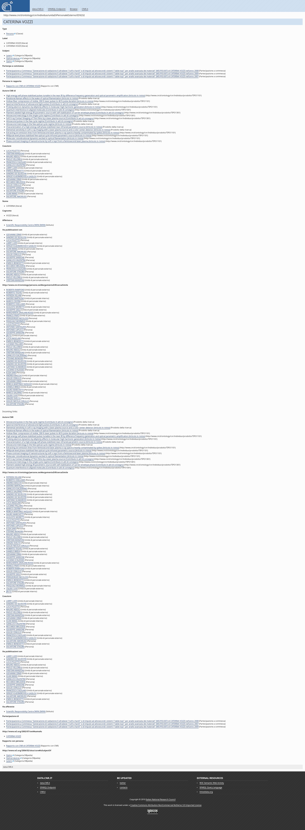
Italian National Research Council (160, 799)
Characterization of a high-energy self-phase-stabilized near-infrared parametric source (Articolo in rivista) (54, 127)
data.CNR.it (37, 9)
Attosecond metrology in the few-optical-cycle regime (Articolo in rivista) (38, 124)
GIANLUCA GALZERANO (16, 355)
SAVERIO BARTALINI (15, 298)
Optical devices (13, 58)
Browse (73, 9)
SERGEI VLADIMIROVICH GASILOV (21, 176)
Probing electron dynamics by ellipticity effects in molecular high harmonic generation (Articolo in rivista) (53, 107)
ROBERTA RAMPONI (15, 289)
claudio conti (12, 395)
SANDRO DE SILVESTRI (16, 173)
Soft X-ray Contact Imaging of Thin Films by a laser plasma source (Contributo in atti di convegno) (50, 118)
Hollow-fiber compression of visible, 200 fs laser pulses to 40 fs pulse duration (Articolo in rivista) (49, 101)
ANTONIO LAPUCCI (14, 329)
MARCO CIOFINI (13, 301)
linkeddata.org (206, 791)
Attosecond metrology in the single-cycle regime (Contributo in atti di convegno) (42, 115)
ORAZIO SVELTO (13, 398)
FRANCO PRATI (12, 315)
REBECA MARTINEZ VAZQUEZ (19, 384)
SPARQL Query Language (211, 787)
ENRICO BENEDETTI (15, 170)
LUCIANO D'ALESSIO (15, 369)
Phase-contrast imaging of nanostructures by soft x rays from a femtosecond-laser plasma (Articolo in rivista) (55, 141)
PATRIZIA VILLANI (13, 295)
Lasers (9, 55)
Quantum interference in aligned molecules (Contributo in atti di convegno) (40, 109)
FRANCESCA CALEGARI (16, 162)
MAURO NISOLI (13, 156)
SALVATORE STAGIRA (15, 190)
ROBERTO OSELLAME (15, 304)
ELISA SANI (11, 372)
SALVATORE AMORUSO (16, 196)
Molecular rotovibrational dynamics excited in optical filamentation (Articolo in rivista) (44, 138)
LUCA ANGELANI (13, 338)
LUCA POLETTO (13, 150)
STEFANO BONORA (14, 358)
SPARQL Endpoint (57, 9)
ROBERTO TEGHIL (14, 292)
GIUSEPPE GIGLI (13, 309)
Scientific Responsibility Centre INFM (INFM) (26, 225)
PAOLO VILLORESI (14, 159)
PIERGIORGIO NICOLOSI (17, 318)
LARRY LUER (11, 168)
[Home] (15, 6)
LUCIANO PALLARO (14, 344)
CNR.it (85, 9)
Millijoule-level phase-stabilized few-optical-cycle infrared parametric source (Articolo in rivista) (48, 135)
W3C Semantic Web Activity (212, 783)
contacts (123, 787)
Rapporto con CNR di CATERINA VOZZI (23, 86)
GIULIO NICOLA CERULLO (17, 401)
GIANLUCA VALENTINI (15, 165)
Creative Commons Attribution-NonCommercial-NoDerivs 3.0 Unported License (165, 805)
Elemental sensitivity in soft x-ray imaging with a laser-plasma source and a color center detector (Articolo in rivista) (58, 129)
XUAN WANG (12, 193)
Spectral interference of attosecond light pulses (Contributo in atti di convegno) (42, 104)
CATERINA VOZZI (13, 736)
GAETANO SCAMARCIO (16, 367)
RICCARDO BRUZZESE (15, 182)
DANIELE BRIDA (13, 387)
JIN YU (9, 335)
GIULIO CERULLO (14, 185)
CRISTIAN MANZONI (15, 153)
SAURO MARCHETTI (15, 389)
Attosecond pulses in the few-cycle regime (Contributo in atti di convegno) (39, 121)
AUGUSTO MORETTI (15, 307)
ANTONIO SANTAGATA (16, 327)
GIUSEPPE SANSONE (15, 188)
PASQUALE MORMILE (15, 321)
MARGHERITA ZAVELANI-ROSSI (19, 312)
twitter (123, 783)
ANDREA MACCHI (14, 375)
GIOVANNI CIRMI (13, 179)
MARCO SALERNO (14, 392)
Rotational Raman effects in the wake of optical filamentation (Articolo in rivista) (42, 98)
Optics (9, 61)
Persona (10, 33)
